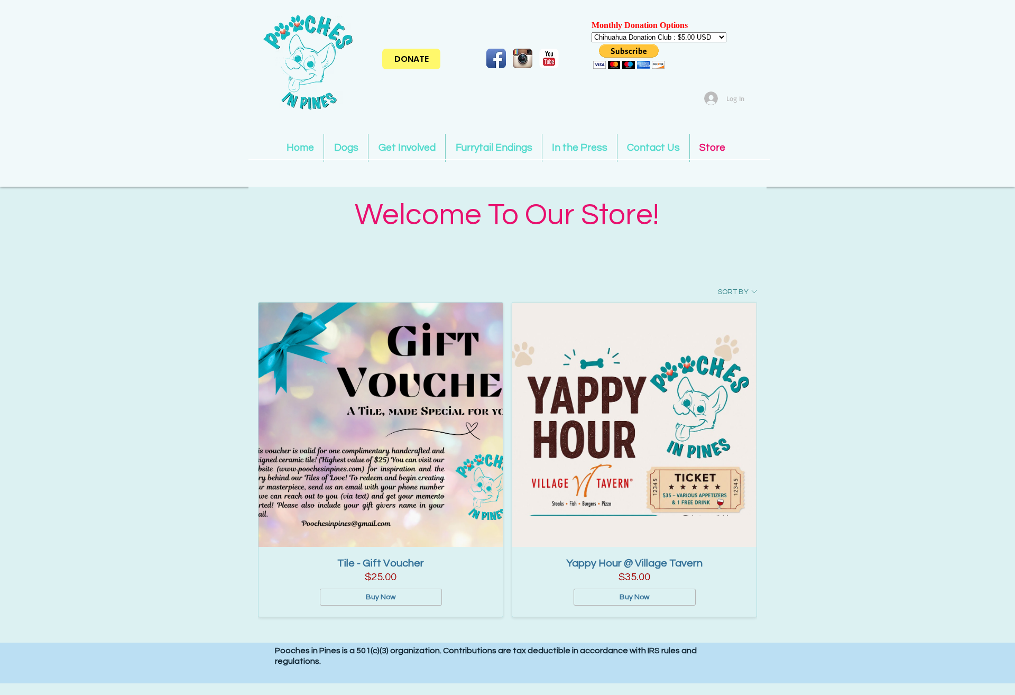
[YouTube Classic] (549, 58)
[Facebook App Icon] (496, 58)
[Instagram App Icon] (522, 58)
